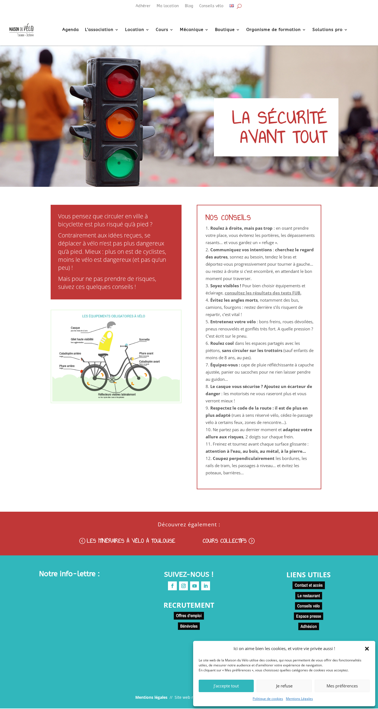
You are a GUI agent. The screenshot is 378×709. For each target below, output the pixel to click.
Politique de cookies (268, 698)
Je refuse (284, 686)
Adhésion (309, 626)
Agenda (70, 29)
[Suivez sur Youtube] (194, 585)
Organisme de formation (273, 29)
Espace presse (308, 616)
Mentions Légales (299, 698)
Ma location (168, 6)
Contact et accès (309, 585)
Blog (189, 6)
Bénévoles (189, 626)
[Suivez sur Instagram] (183, 585)
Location (134, 29)
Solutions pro (327, 29)
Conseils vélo (211, 6)
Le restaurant (308, 595)
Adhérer (143, 6)
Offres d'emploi (189, 615)
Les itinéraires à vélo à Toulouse (131, 540)
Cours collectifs (225, 540)
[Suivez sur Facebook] (172, 585)
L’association (99, 29)
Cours (162, 29)
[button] (367, 648)
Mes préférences (342, 686)
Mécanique (191, 29)
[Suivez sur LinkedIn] (205, 585)
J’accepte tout (226, 686)
